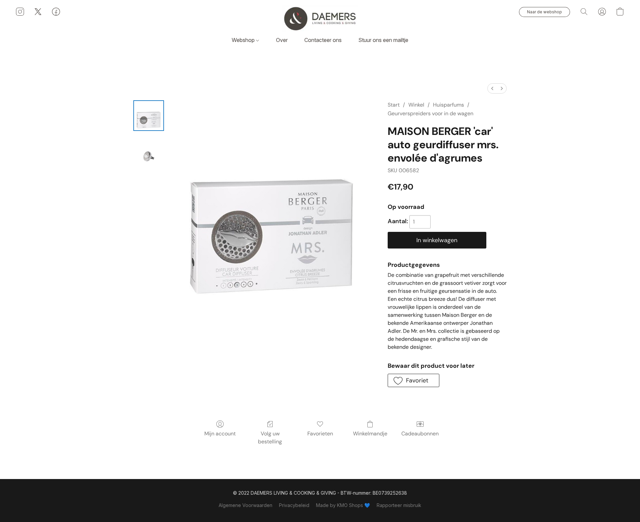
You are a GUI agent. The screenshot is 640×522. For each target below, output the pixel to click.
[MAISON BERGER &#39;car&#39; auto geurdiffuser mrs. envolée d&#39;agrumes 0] (148, 115)
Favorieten (320, 433)
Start (394, 104)
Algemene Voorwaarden (245, 505)
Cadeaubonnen (420, 433)
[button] (320, 18)
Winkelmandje (370, 433)
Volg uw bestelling (270, 437)
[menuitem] (492, 88)
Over (282, 40)
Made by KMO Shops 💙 (343, 505)
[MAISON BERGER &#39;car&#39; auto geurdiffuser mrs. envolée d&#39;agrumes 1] (148, 149)
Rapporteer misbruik (399, 505)
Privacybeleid (294, 505)
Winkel (416, 104)
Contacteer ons (323, 40)
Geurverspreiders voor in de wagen (430, 113)
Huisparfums (448, 104)
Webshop (244, 40)
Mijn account (220, 433)
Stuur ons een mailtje (383, 40)
